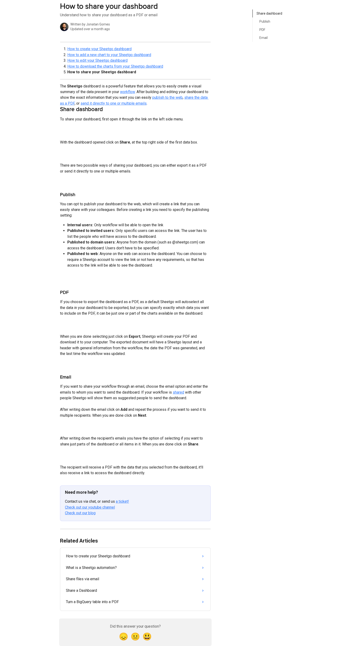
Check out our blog (80, 513)
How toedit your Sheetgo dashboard (97, 60)
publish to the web (167, 97)
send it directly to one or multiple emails (113, 103)
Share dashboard (269, 13)
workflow (127, 92)
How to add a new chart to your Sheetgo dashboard (109, 55)
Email (263, 38)
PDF (262, 30)
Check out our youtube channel (90, 507)
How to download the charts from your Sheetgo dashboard (115, 66)
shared (178, 392)
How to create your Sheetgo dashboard (99, 49)
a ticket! (122, 501)
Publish (264, 21)
